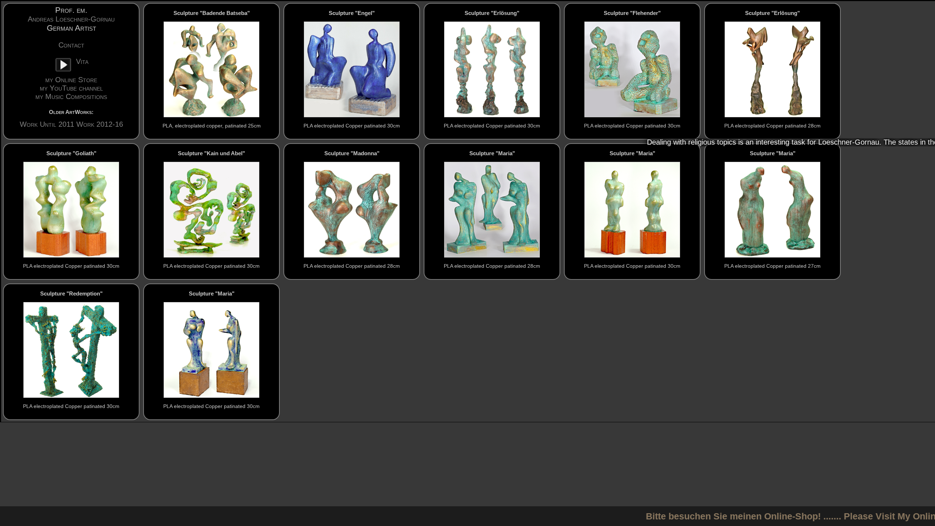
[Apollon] (632, 69)
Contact (71, 45)
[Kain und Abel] (211, 210)
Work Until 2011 (47, 124)
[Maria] (492, 210)
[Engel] (352, 69)
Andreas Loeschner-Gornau (71, 19)
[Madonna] (352, 210)
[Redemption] (71, 350)
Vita (82, 61)
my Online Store (71, 80)
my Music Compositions (71, 96)
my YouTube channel (71, 88)
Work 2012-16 (99, 124)
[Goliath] (71, 210)
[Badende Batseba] (211, 69)
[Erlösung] (492, 69)
